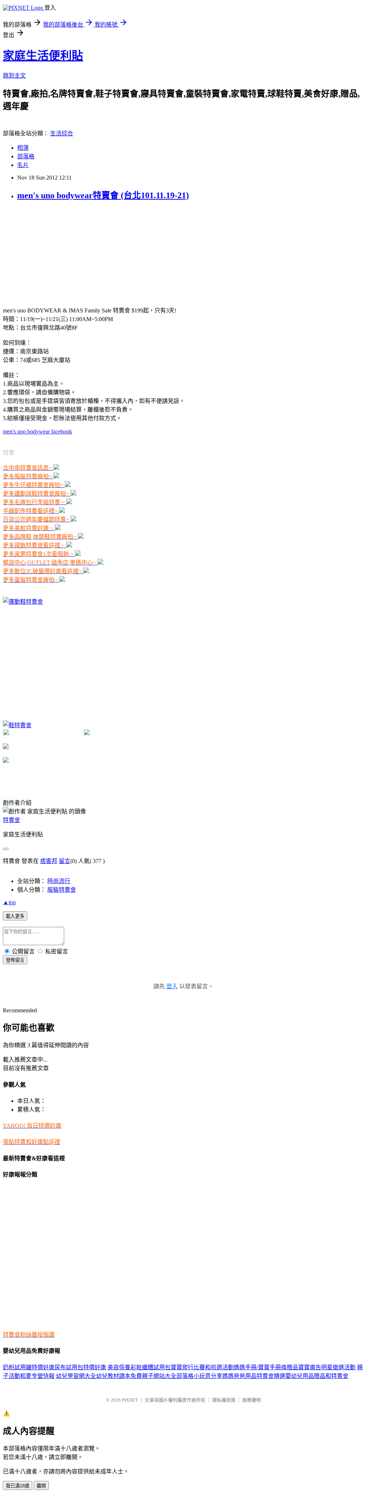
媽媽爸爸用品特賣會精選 (253, 1376)
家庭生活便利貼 (43, 55)
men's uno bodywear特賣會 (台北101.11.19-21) (103, 195)
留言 (64, 861)
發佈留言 (15, 960)
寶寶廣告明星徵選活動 (327, 1367)
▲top (9, 902)
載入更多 (15, 916)
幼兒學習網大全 (76, 1376)
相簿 (23, 148)
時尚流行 (58, 881)
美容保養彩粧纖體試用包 (139, 1367)
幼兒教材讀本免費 (119, 1376)
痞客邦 (48, 861)
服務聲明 (251, 1400)
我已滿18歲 (17, 1486)
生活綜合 (61, 133)
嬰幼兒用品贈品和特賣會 (316, 1376)
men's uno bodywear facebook (37, 431)
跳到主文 (14, 76)
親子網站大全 (159, 1376)
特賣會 (11, 820)
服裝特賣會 (61, 890)
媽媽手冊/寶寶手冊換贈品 (266, 1367)
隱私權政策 (223, 1400)
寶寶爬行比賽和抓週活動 (202, 1367)
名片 (23, 165)
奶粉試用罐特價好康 (28, 1367)
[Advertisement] (56, 253)
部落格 (25, 156)
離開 (41, 1486)
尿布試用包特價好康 (80, 1367)
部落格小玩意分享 (199, 1376)
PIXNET (130, 1400)
